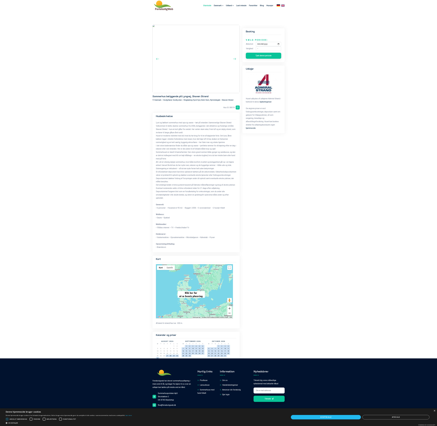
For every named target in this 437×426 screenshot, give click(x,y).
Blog (262, 5)
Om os (224, 380)
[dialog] (218, 417)
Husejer (269, 5)
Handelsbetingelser (230, 385)
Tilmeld (268, 399)
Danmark (218, 5)
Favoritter (253, 5)
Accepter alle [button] (325, 417)
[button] (69, 423)
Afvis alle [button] (396, 417)
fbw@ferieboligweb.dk (167, 405)
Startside (207, 5)
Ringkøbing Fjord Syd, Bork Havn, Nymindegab (202, 100)
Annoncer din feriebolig (231, 390)
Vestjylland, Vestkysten (172, 100)
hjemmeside (251, 128)
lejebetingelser (266, 102)
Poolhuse (203, 380)
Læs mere (128, 415)
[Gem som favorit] (238, 107)
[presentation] (157, 59)
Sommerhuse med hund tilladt (205, 391)
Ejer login (226, 394)
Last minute (241, 5)
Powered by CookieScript (426, 425)
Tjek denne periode (263, 56)
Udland (229, 5)
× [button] (434, 411)
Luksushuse (204, 385)
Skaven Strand (227, 100)
